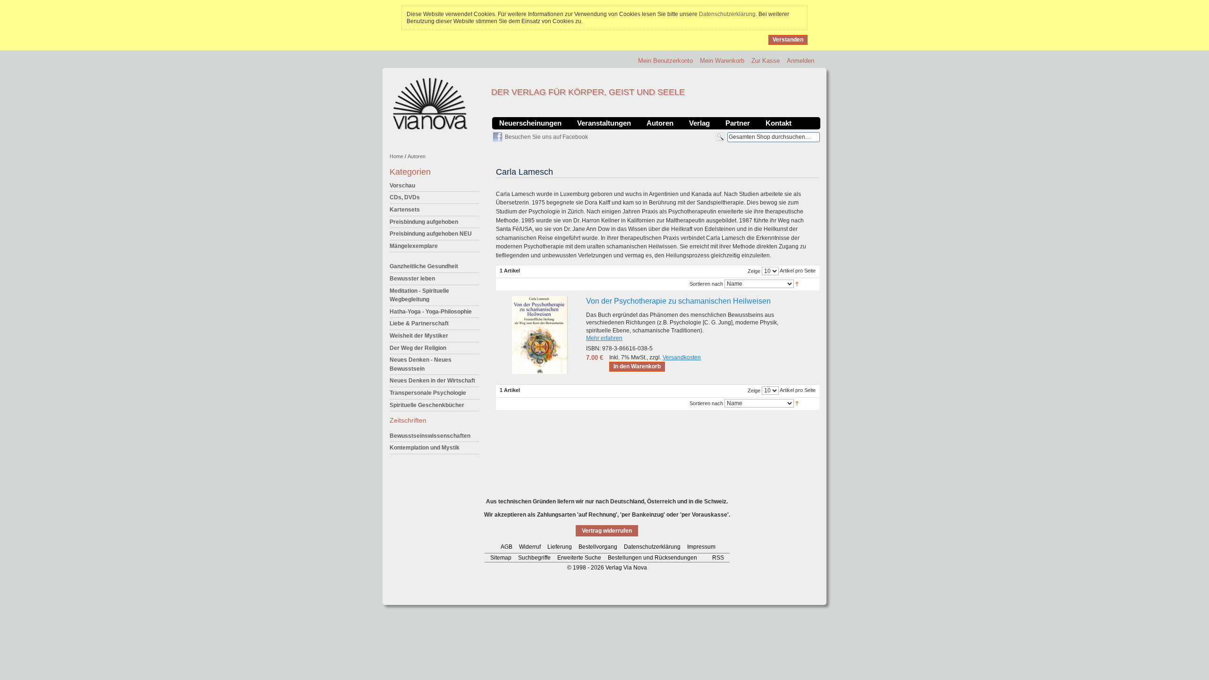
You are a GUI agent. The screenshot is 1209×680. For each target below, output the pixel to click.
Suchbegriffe (534, 557)
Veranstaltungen (604, 123)
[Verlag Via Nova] (430, 103)
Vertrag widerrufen (607, 530)
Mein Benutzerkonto (665, 60)
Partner (737, 123)
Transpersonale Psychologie (428, 393)
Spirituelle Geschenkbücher (427, 405)
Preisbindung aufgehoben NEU (431, 233)
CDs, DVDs (405, 197)
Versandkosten (682, 357)
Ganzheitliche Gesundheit (424, 266)
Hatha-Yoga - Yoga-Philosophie (431, 311)
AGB (506, 547)
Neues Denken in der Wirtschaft (432, 380)
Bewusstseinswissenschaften (430, 436)
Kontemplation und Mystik (425, 447)
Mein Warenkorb (722, 60)
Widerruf (530, 547)
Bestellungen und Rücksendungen (652, 557)
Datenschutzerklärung (727, 14)
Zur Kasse (765, 60)
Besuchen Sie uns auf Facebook (546, 137)
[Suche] (719, 136)
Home (396, 156)
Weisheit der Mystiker (419, 335)
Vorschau (402, 185)
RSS (718, 557)
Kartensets (405, 209)
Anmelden (800, 60)
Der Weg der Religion (418, 348)
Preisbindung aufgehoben (424, 222)
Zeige (754, 271)
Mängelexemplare (414, 246)
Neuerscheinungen (530, 123)
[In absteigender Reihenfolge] (797, 283)
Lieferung (559, 547)
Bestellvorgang (598, 547)
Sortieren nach (706, 284)
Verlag (699, 123)
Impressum (701, 547)
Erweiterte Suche (579, 557)
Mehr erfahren (604, 338)
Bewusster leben (412, 278)
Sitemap (500, 557)
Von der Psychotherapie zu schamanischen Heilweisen (678, 301)
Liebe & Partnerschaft (419, 323)
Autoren (660, 123)
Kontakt (779, 123)
